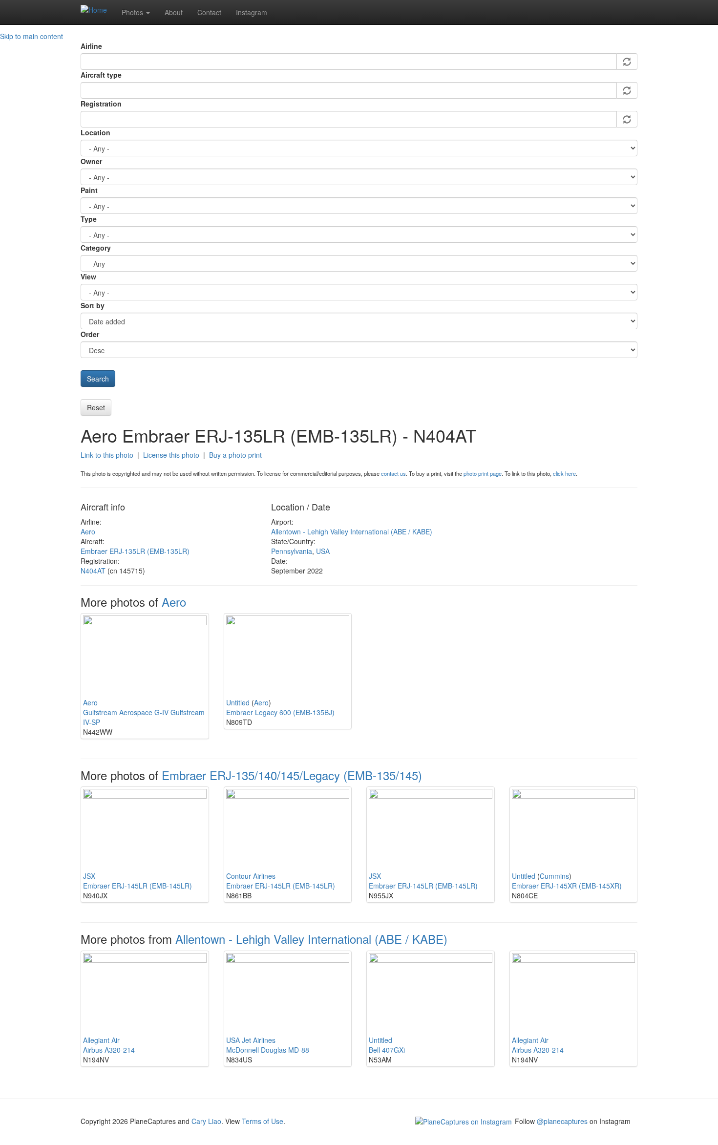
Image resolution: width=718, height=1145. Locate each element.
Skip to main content (31, 36)
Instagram (251, 12)
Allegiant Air (101, 1040)
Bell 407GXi (387, 1050)
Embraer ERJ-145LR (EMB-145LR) (137, 886)
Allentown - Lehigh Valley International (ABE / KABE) (351, 531)
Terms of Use (262, 1121)
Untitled (238, 702)
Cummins (554, 876)
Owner (91, 161)
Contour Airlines (250, 876)
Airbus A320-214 (109, 1050)
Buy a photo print (235, 455)
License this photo (171, 455)
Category (96, 248)
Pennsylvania (291, 551)
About (174, 12)
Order (90, 334)
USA (323, 551)
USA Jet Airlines (250, 1040)
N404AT (93, 570)
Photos (133, 12)
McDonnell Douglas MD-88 (267, 1050)
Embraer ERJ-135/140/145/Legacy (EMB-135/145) (292, 775)
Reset (96, 407)
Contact (209, 12)
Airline (91, 46)
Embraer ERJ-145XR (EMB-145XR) (567, 886)
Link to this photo (107, 455)
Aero (88, 531)
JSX (89, 876)
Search (98, 378)
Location (95, 132)
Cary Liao (206, 1121)
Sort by (93, 305)
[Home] (97, 9)
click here (564, 473)
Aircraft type (101, 75)
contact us (393, 473)
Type (89, 219)
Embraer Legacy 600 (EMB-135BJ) (280, 712)
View (88, 276)
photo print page (483, 473)
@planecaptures (562, 1121)
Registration (101, 103)
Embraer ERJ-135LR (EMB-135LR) (135, 551)
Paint (89, 190)
